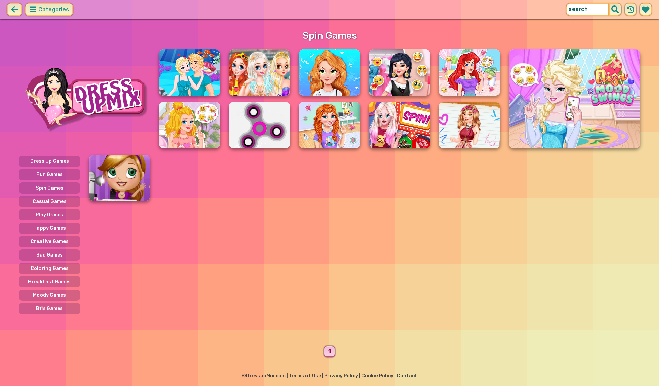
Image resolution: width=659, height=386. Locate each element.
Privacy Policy (341, 376)
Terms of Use (305, 376)
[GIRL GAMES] (84, 98)
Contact (407, 376)
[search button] (615, 9)
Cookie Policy (377, 376)
